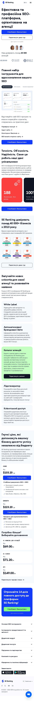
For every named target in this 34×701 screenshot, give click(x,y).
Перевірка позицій (8, 127)
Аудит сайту (6, 130)
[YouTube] (9, 686)
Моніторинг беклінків (9, 133)
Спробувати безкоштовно (17, 32)
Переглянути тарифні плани (12, 580)
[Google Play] (20, 673)
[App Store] (7, 673)
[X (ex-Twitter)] (5, 686)
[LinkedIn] (13, 686)
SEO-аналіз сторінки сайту (11, 137)
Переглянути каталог (17, 376)
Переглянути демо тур (17, 37)
